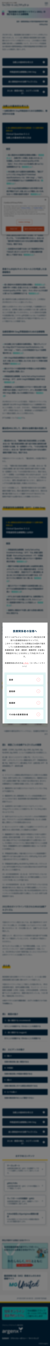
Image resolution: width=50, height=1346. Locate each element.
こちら (26, 663)
